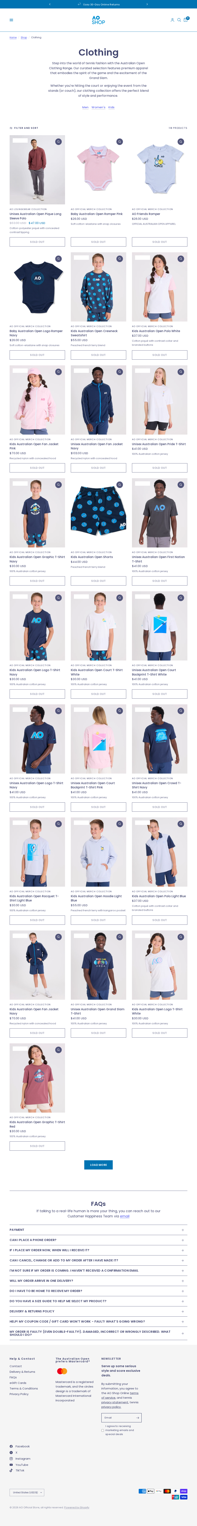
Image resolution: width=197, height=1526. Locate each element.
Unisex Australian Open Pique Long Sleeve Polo (35, 216)
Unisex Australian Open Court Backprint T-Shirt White (154, 672)
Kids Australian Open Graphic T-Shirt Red (37, 1124)
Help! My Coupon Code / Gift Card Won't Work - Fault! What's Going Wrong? (77, 1321)
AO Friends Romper (146, 214)
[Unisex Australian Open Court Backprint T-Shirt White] (159, 626)
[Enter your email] (138, 1417)
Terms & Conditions (24, 1388)
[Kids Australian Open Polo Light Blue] (159, 852)
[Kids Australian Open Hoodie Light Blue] (98, 852)
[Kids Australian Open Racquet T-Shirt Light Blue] (37, 852)
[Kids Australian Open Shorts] (98, 512)
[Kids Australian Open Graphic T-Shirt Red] (37, 1078)
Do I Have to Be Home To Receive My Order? (46, 1291)
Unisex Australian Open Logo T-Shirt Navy (36, 785)
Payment (17, 1230)
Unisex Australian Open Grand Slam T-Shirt (97, 1011)
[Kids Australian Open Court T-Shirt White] (98, 626)
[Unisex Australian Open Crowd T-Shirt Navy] (159, 739)
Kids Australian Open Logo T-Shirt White (157, 1011)
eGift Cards (18, 1383)
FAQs (13, 1377)
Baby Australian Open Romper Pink (97, 214)
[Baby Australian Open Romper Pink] (98, 169)
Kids (111, 107)
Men (85, 107)
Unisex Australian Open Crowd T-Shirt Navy (156, 785)
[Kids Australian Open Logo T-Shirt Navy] (37, 626)
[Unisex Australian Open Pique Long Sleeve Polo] (37, 169)
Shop (24, 37)
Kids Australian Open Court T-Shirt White (97, 672)
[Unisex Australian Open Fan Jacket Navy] (98, 400)
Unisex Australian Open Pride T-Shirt (159, 444)
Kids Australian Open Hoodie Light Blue (96, 898)
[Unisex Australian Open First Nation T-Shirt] (159, 512)
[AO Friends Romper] (159, 169)
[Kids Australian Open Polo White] (159, 287)
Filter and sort (26, 128)
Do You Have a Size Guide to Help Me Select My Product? (58, 1301)
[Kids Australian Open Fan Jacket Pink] (37, 400)
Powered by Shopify (76, 1507)
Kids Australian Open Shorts (92, 557)
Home (13, 37)
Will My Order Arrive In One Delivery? (41, 1281)
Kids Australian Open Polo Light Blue (159, 896)
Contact (16, 1366)
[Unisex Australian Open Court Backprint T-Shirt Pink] (98, 739)
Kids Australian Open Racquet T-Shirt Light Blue (34, 898)
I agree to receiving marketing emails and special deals (119, 1430)
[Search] (179, 20)
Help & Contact (22, 1358)
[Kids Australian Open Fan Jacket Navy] (37, 965)
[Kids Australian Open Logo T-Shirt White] (159, 965)
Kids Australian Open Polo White (156, 331)
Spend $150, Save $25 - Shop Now (101, 4)
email (124, 1216)
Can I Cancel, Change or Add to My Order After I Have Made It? (64, 1260)
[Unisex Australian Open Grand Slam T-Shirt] (98, 965)
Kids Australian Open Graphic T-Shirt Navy (37, 559)
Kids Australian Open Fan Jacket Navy (34, 1011)
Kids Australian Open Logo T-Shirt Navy (35, 672)
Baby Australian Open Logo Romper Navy (36, 333)
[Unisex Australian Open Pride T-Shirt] (159, 400)
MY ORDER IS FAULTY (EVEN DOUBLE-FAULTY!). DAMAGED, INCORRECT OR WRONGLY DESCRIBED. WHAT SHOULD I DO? (90, 1333)
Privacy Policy (19, 1394)
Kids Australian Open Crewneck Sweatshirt (94, 333)
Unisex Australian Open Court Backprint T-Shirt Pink (93, 785)
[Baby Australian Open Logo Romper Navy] (37, 287)
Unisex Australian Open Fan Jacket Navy (97, 446)
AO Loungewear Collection (28, 209)
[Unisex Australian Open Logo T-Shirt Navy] (37, 739)
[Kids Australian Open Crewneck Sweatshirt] (98, 287)
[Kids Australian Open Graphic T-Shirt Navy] (37, 512)
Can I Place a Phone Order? (33, 1240)
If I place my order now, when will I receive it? (49, 1250)
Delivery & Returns (22, 1372)
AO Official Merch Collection (91, 209)
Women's (98, 107)
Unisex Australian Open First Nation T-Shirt (158, 559)
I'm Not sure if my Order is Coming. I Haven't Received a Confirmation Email (74, 1270)
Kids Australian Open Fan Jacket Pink (34, 446)
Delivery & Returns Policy (32, 1311)
